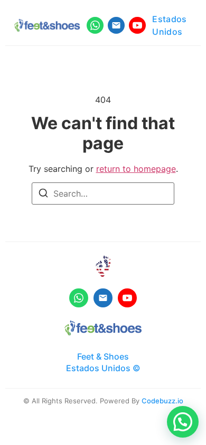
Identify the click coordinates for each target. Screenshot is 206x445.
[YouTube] (137, 25)
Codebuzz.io (162, 400)
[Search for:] (103, 193)
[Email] (116, 25)
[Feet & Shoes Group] (103, 328)
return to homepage (136, 168)
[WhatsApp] (95, 25)
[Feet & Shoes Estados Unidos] (47, 25)
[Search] (43, 194)
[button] (183, 422)
